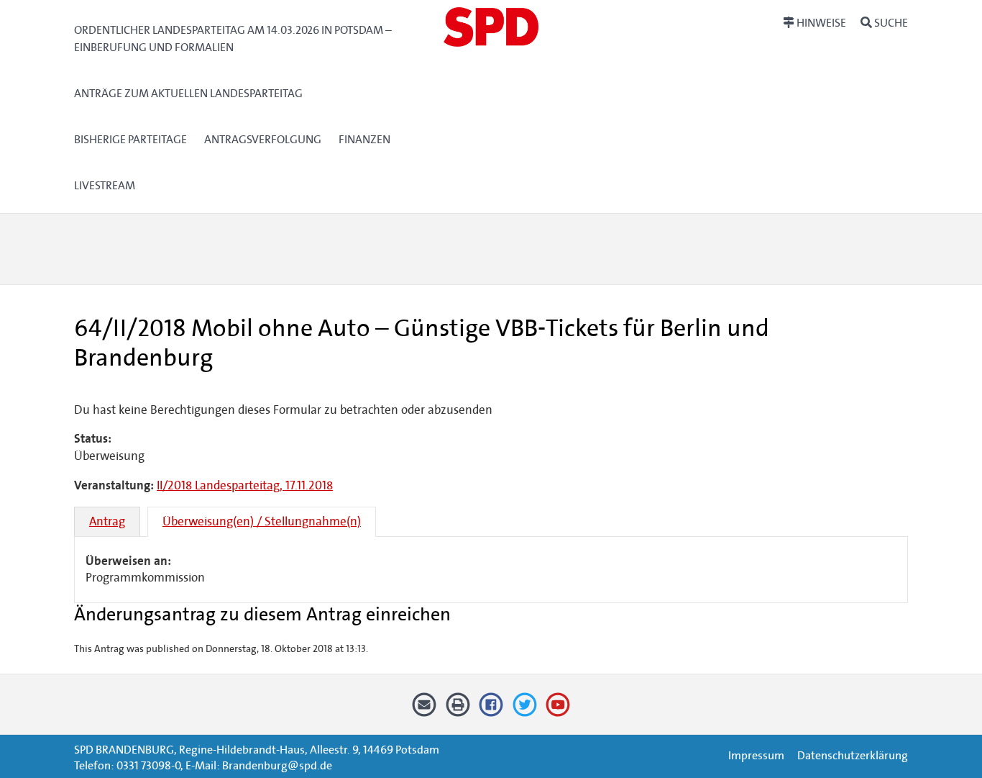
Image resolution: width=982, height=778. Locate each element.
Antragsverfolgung (262, 139)
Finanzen (364, 139)
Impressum (756, 755)
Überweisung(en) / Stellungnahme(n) (261, 521)
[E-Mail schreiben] (424, 710)
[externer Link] (491, 710)
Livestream (104, 185)
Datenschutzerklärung (852, 755)
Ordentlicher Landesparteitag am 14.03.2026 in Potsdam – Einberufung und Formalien (233, 38)
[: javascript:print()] (457, 710)
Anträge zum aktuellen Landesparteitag (188, 93)
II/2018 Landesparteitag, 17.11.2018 (245, 485)
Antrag (107, 521)
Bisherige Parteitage (130, 139)
